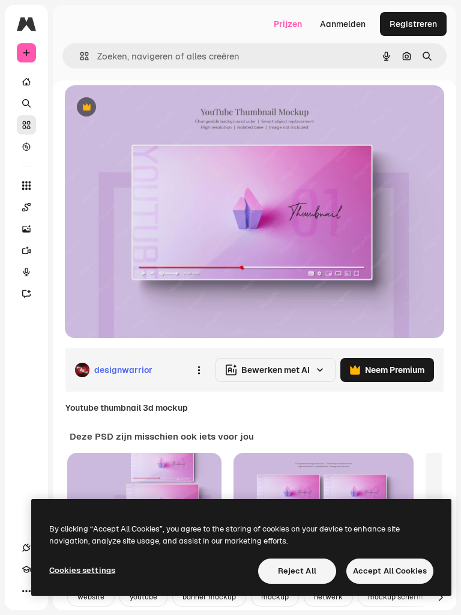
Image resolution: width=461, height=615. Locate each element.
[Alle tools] (26, 185)
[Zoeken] (26, 103)
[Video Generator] (26, 250)
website (90, 597)
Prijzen (288, 24)
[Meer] (26, 591)
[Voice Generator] (26, 272)
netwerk (328, 597)
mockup (275, 597)
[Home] (26, 81)
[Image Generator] (26, 228)
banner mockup (209, 597)
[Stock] (26, 125)
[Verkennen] (26, 146)
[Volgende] (440, 597)
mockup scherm (395, 597)
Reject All (297, 571)
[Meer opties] (199, 370)
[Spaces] (26, 207)
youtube (143, 597)
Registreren (413, 24)
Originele (144, 108)
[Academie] (26, 569)
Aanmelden (343, 24)
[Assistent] (26, 293)
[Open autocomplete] (79, 56)
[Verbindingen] (26, 547)
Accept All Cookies (390, 571)
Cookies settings (82, 570)
